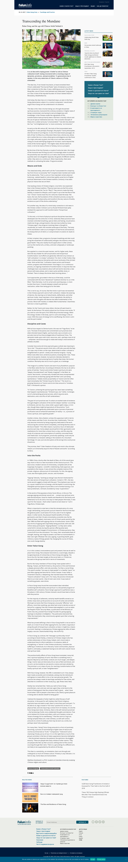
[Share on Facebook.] (27, 773)
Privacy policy (101, 859)
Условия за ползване (76, 853)
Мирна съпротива (96, 117)
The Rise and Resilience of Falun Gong (53, 804)
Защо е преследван (43, 831)
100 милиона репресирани (98, 114)
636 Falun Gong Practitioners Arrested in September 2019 (91, 66)
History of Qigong (33, 768)
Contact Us (101, 2)
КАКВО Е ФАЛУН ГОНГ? (66, 6)
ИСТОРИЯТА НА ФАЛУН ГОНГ (68, 829)
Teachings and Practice (47, 12)
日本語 (80, 840)
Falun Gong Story (32, 12)
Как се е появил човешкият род (51, 794)
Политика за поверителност (59, 853)
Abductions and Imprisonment (92, 62)
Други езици (83, 829)
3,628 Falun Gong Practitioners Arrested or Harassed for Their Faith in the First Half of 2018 (96, 786)
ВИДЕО (93, 6)
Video (85, 71)
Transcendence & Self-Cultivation (50, 768)
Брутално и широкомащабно (46, 833)
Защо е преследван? (95, 88)
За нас (46, 853)
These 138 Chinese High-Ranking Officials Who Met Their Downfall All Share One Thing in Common (95, 794)
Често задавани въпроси (45, 844)
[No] (126, 859)
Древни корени (95, 104)
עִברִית (80, 834)
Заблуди (39, 842)
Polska (80, 836)
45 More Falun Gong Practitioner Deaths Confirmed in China (90, 75)
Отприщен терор (95, 112)
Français (81, 833)
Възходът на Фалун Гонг (98, 106)
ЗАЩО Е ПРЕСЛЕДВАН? (82, 6)
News (85, 43)
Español (81, 838)
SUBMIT (82, 822)
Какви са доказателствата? (98, 91)
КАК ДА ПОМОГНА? (102, 6)
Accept (93, 859)
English (80, 831)
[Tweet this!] (29, 773)
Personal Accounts (89, 51)
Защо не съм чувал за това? (98, 93)
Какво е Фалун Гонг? (95, 85)
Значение (39, 840)
